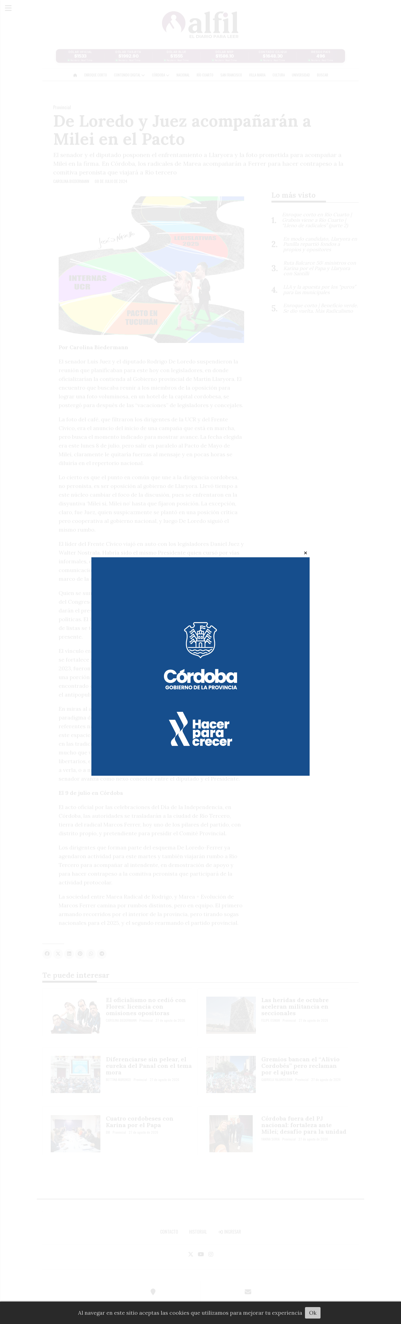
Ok (312, 1312)
